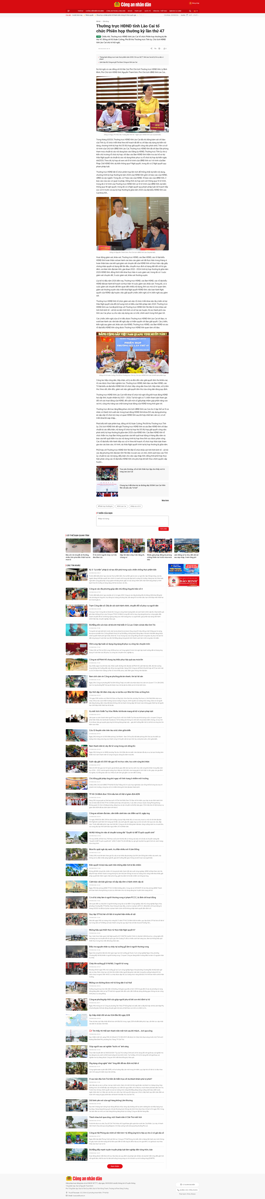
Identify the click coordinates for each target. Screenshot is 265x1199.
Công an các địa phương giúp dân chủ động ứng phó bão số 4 (116, 589)
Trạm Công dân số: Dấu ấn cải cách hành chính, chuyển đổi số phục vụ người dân (123, 606)
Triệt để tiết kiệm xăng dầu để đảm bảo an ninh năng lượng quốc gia (149, 15)
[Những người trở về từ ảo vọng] (76, 1186)
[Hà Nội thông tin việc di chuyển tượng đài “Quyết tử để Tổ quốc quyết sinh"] (76, 837)
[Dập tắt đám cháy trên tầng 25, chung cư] (132, 546)
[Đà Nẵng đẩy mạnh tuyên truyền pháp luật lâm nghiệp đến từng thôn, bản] (76, 1154)
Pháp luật (138, 11)
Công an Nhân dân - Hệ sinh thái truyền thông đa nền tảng (132, 4)
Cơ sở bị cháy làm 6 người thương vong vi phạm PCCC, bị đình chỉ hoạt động (122, 897)
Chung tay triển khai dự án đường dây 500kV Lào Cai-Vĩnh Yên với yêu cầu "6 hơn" (142, 486)
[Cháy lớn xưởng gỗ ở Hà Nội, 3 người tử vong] (76, 968)
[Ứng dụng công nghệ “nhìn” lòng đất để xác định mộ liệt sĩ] (76, 1068)
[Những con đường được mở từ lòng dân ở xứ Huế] (76, 987)
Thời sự (80, 11)
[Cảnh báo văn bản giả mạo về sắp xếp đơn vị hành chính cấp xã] (76, 887)
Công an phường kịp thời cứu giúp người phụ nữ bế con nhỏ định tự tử (119, 999)
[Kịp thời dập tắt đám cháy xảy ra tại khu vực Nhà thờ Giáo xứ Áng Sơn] (76, 697)
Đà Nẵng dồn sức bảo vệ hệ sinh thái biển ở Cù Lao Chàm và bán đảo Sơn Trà (122, 625)
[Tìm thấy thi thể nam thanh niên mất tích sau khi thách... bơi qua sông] (76, 1036)
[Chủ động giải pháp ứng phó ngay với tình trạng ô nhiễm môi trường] (76, 783)
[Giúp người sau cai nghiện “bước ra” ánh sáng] (76, 1051)
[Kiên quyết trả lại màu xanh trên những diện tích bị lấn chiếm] (76, 870)
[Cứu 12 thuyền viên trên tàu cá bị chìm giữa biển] (76, 735)
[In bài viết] (159, 49)
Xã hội (130, 11)
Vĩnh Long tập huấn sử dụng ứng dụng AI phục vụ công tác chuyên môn (119, 644)
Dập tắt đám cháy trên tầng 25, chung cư (132, 556)
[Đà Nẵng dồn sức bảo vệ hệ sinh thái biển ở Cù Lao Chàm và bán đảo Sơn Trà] (76, 630)
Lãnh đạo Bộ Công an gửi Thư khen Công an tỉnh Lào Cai (118, 62)
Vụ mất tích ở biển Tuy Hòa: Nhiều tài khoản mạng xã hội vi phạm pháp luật (121, 711)
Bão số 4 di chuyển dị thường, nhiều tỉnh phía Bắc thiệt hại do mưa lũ (78, 557)
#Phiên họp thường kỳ (105, 506)
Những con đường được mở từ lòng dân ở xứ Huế (110, 983)
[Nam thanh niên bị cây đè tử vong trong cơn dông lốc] (76, 751)
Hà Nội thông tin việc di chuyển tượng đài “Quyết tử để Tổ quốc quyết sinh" (122, 832)
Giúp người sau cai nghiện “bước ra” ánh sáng (109, 1046)
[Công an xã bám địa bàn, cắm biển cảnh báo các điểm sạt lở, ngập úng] (76, 818)
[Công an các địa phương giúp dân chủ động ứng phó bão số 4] (76, 594)
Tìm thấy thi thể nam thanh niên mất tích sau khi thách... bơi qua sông (122, 1031)
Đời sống (106, 21)
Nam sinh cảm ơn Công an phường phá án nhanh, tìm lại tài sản (116, 676)
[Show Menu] (68, 11)
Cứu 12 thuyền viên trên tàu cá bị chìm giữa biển (110, 730)
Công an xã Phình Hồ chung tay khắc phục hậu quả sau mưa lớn (116, 660)
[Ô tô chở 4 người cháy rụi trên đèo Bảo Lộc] (105, 546)
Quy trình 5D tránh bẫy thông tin (106, 1165)
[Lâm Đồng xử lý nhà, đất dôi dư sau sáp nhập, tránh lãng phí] (186, 546)
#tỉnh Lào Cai (121, 506)
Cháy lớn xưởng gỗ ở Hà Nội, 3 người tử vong (108, 963)
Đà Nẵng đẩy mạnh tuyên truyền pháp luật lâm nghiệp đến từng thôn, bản (121, 1150)
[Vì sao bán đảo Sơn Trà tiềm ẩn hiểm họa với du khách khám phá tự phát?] (76, 1084)
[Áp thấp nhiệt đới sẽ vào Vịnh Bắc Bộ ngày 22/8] (76, 1020)
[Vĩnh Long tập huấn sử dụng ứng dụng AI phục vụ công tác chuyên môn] (76, 649)
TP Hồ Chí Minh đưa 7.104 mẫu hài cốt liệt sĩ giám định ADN (114, 794)
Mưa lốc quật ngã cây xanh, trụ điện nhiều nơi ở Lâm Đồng (114, 849)
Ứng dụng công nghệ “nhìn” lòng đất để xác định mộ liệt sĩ (114, 1063)
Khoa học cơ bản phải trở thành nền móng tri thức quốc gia (103, 15)
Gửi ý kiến (163, 529)
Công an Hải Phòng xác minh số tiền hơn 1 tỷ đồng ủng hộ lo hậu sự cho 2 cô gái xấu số (126, 1133)
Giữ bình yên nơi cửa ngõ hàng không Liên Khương (111, 1100)
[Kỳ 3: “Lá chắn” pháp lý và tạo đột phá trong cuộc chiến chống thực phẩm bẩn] (76, 574)
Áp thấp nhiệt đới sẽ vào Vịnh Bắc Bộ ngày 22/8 (109, 1015)
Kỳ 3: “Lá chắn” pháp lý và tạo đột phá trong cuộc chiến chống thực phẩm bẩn (122, 570)
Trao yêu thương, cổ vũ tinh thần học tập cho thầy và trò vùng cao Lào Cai (142, 470)
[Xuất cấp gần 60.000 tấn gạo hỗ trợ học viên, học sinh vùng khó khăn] (76, 766)
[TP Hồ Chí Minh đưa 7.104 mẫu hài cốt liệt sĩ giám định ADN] (76, 799)
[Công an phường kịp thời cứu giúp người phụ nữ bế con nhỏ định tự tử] (76, 1004)
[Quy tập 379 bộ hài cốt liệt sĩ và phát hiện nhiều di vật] (76, 919)
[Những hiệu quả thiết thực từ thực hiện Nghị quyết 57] (76, 935)
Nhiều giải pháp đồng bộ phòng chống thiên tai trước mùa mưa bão (159, 557)
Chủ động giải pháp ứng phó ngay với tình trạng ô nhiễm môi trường (118, 778)
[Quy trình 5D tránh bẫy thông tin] (76, 1170)
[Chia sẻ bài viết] (151, 49)
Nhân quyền (77, 15)
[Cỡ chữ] (155, 49)
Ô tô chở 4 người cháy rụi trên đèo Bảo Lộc (105, 556)
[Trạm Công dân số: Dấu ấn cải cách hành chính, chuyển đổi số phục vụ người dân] (76, 610)
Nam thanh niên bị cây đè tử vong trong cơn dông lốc (112, 746)
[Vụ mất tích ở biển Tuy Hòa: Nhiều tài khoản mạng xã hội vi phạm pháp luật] (76, 716)
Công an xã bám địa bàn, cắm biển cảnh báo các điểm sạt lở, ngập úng (119, 813)
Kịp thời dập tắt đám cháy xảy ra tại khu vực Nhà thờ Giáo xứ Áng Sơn (119, 692)
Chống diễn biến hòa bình (95, 11)
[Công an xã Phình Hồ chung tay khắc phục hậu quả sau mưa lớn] (76, 664)
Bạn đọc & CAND (175, 11)
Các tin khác (73, 565)
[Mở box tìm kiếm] (190, 11)
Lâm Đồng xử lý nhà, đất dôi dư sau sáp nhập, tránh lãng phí (186, 556)
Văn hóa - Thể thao (160, 11)
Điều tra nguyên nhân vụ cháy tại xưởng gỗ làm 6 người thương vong (119, 947)
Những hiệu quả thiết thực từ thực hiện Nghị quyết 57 (112, 930)
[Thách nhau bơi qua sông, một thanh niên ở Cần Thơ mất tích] (76, 1122)
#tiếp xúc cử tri (136, 506)
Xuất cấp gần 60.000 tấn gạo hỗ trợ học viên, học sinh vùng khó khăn (119, 762)
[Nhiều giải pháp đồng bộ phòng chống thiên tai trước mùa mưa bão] (159, 546)
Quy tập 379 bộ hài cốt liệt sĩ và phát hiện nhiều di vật (112, 914)
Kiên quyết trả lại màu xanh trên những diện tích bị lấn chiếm (115, 865)
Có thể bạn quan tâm (78, 535)
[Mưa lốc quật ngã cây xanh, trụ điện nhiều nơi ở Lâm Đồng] (76, 854)
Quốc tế (148, 11)
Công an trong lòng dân (115, 11)
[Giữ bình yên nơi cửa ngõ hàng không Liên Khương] (76, 1105)
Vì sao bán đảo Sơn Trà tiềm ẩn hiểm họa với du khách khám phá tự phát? (120, 1079)
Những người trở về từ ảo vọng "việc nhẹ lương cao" (111, 1181)
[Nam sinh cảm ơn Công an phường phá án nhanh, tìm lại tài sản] (76, 681)
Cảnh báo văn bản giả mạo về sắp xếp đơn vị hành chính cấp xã (116, 882)
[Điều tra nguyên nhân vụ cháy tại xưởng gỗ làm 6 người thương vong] (76, 952)
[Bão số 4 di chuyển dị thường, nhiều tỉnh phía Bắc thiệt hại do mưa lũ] (78, 546)
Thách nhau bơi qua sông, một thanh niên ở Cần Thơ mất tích (115, 1117)
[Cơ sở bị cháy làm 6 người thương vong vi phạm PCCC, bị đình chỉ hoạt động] (76, 902)
